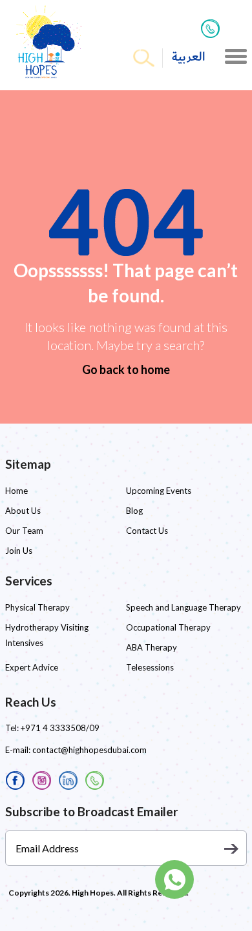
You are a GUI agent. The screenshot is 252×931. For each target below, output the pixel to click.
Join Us (18, 550)
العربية (188, 57)
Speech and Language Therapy (183, 607)
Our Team (24, 530)
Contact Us (147, 530)
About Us (23, 510)
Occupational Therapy (168, 627)
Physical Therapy (37, 607)
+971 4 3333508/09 (60, 728)
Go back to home (126, 369)
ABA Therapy (151, 647)
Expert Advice (31, 667)
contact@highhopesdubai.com (89, 750)
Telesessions (150, 667)
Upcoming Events (158, 490)
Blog (134, 510)
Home (16, 490)
